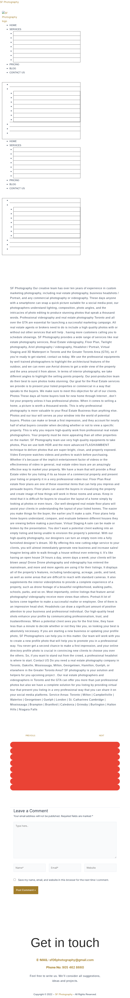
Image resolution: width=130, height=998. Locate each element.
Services (15, 29)
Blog (12, 68)
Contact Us (17, 72)
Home (13, 25)
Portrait (21, 60)
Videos (19, 38)
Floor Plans (23, 42)
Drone (19, 55)
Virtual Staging (25, 46)
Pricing (14, 64)
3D (16, 51)
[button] (41, 80)
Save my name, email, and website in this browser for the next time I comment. (63, 879)
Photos (20, 33)
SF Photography (9, 2)
